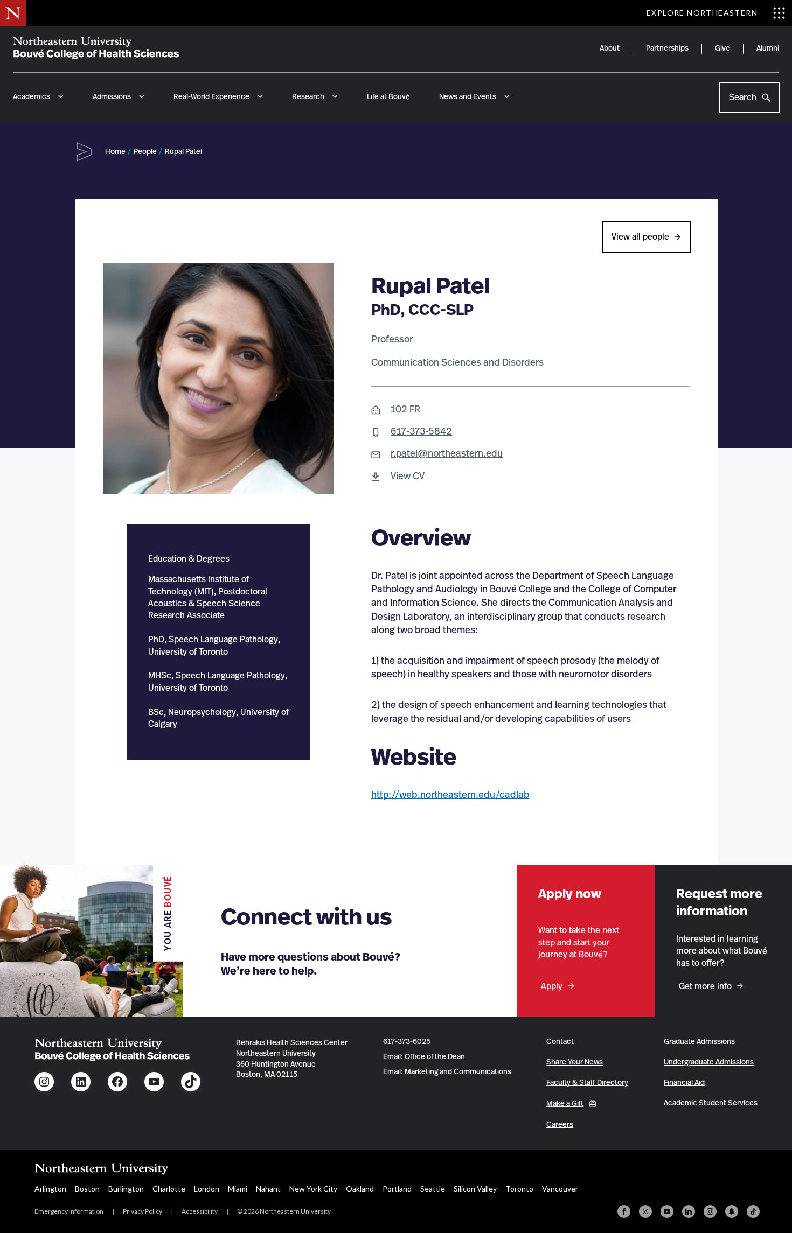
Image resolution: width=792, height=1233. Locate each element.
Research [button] (308, 97)
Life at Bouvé (388, 97)
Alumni (767, 48)
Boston (87, 1188)
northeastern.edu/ (459, 795)
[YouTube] (667, 1211)
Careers (559, 1125)
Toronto (519, 1188)
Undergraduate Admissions (709, 1062)
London (206, 1188)
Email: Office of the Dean (424, 1057)
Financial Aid (684, 1083)
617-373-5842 (421, 432)
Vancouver (560, 1188)
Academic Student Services (711, 1103)
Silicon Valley (475, 1188)
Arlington (50, 1188)
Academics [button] (31, 97)
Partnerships (667, 48)
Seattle (432, 1188)
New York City (313, 1188)
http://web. (395, 795)
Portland (397, 1188)
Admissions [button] (112, 97)
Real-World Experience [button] (211, 97)
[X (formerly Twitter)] (645, 1211)
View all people (640, 237)
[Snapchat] (731, 1211)
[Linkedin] (688, 1211)
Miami (237, 1188)
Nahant (268, 1188)
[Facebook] (623, 1211)
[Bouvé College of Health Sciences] (96, 48)
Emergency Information (68, 1211)
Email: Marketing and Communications (447, 1072)
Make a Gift (564, 1104)
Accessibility (200, 1211)
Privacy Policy (142, 1211)
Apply (551, 986)
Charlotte (168, 1188)
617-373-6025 (406, 1042)
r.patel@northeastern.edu (447, 454)
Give (722, 48)
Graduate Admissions (699, 1042)
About (610, 48)
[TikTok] (753, 1211)
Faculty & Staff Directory (587, 1083)
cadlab (514, 795)
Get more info (705, 986)
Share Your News (574, 1062)
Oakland (360, 1188)
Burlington (126, 1188)
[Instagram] (710, 1211)
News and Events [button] (467, 97)
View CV (408, 476)
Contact (560, 1042)
